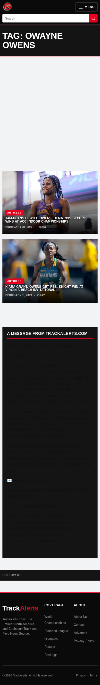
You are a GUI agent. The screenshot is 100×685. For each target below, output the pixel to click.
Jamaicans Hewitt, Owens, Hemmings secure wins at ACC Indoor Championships (45, 219)
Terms (94, 675)
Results (49, 646)
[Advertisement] (50, 113)
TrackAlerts (20, 675)
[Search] (93, 18)
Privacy (81, 675)
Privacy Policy (84, 640)
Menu (89, 7)
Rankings (51, 654)
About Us (80, 616)
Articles (14, 212)
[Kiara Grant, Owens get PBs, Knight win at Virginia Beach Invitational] (50, 271)
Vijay (42, 226)
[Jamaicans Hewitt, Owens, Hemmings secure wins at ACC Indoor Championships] (50, 202)
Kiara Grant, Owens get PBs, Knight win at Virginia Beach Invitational (44, 288)
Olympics (51, 638)
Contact (79, 624)
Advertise (80, 632)
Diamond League (56, 630)
